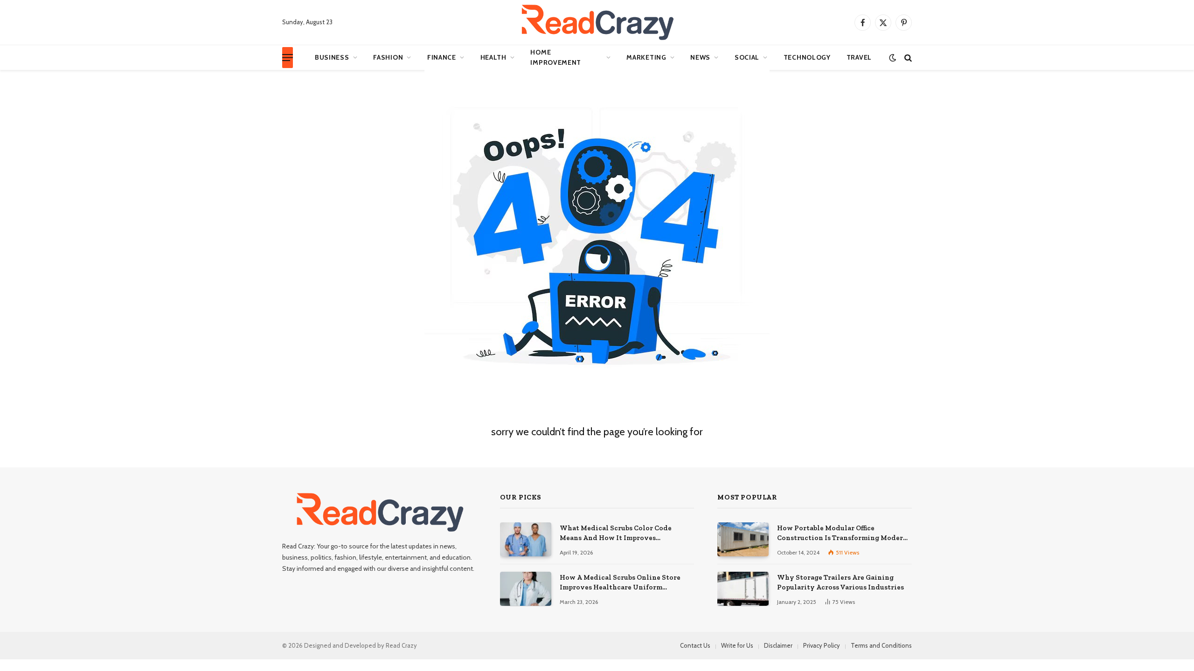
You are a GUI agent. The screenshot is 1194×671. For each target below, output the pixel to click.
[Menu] (287, 57)
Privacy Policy (821, 645)
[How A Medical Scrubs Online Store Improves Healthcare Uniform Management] (525, 589)
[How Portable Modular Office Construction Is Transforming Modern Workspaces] (743, 539)
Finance (441, 57)
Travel (859, 57)
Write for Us (737, 645)
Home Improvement (555, 57)
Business (332, 57)
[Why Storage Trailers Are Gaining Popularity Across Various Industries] (743, 589)
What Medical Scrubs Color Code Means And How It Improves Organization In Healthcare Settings (622, 533)
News (700, 57)
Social (747, 57)
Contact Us (695, 645)
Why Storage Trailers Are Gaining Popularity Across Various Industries (840, 582)
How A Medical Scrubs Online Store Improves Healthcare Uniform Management (620, 583)
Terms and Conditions (881, 645)
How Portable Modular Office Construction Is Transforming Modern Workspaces (842, 533)
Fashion (388, 57)
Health (493, 57)
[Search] (907, 57)
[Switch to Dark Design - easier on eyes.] (892, 58)
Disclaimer (778, 645)
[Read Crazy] (597, 22)
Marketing (646, 57)
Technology (807, 57)
